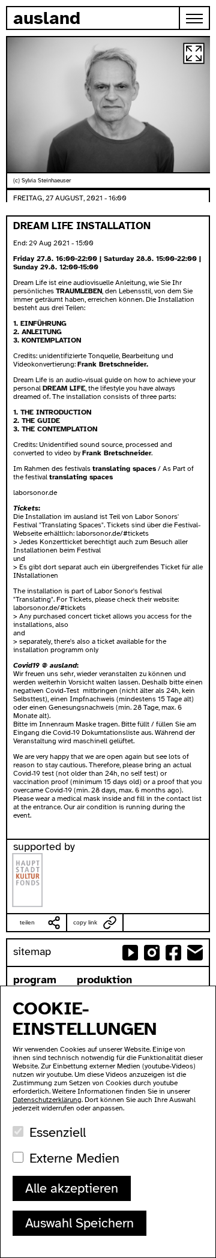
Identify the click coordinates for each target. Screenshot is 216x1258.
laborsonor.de (35, 492)
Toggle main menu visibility (195, 18)
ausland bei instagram (152, 952)
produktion (104, 979)
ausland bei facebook (173, 952)
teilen (27, 922)
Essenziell (57, 1132)
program (34, 979)
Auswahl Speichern (79, 1223)
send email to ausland (195, 952)
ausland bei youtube (130, 952)
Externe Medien (74, 1158)
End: (21, 243)
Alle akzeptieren (71, 1188)
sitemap (32, 951)
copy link (85, 922)
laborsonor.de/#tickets (112, 533)
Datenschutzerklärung (47, 1099)
